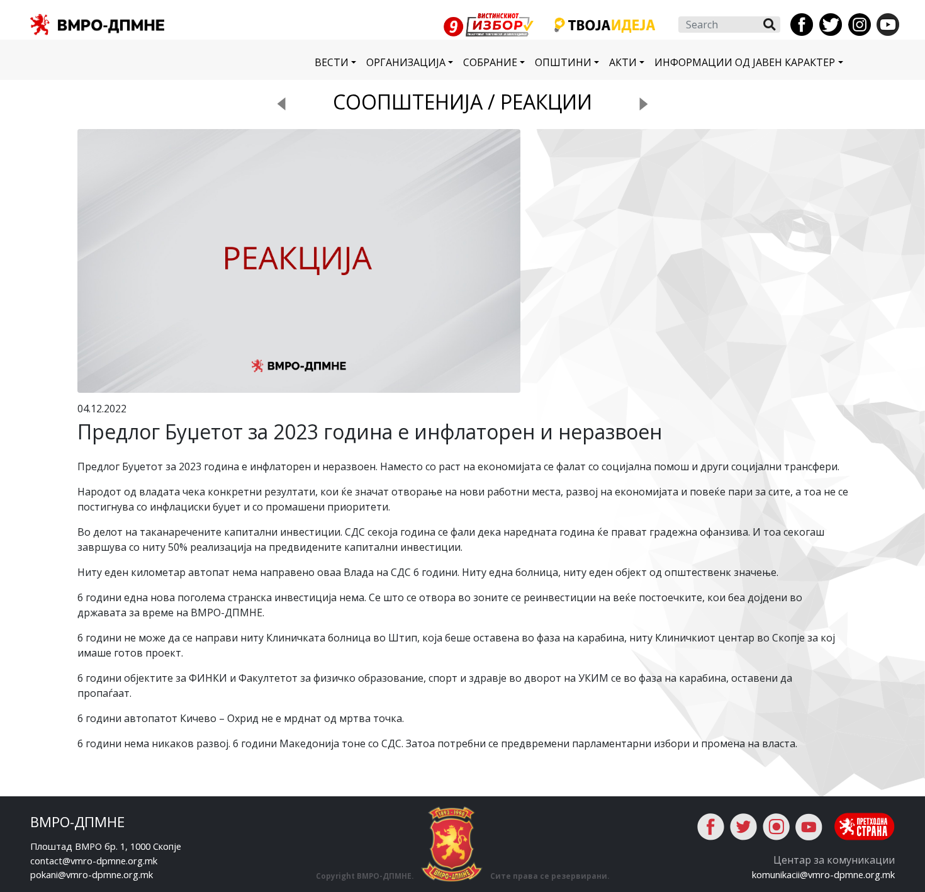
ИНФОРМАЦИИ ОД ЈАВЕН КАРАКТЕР (744, 62)
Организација (406, 62)
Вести (332, 62)
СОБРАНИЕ (490, 62)
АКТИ (623, 62)
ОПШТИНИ (563, 62)
